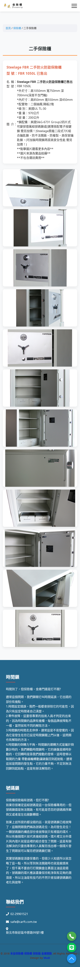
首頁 (8, 28)
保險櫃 (17, 28)
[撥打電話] (71, 936)
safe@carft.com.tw (23, 922)
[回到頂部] (71, 958)
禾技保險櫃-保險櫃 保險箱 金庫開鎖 (31, 953)
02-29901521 (19, 914)
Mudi (47, 958)
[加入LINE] (71, 947)
